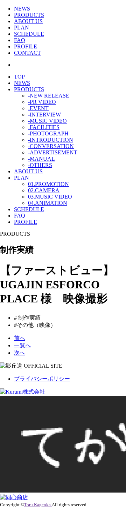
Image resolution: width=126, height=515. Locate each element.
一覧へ (22, 345)
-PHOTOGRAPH (48, 133)
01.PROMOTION (48, 184)
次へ (19, 353)
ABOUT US (28, 21)
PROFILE (25, 46)
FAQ (19, 40)
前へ (19, 338)
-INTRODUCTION (50, 140)
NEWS (22, 9)
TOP (19, 77)
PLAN (21, 28)
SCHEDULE (29, 34)
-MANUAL (41, 159)
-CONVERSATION (51, 146)
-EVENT (38, 108)
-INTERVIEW (44, 115)
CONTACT (27, 53)
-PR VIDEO (42, 102)
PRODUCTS (29, 15)
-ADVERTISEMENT (52, 152)
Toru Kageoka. (38, 504)
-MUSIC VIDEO (47, 121)
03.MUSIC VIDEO (50, 197)
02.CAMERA (43, 190)
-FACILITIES (43, 127)
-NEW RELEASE (48, 96)
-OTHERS (40, 165)
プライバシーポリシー (42, 379)
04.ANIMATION (47, 203)
